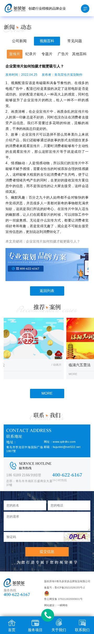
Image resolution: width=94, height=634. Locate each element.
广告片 (63, 54)
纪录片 (30, 54)
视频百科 (47, 41)
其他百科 (79, 54)
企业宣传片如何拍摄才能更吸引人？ (53, 241)
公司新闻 (19, 41)
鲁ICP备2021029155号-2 (70, 587)
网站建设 (49, 605)
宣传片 (14, 54)
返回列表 (47, 291)
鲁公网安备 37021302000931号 (63, 599)
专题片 (47, 54)
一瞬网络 (62, 605)
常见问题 (74, 41)
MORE (47, 393)
